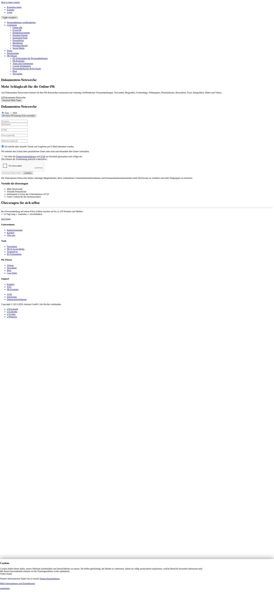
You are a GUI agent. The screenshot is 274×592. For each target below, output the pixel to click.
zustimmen (5, 588)
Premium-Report (20, 45)
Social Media (18, 48)
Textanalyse (12, 251)
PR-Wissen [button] (12, 56)
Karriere (10, 232)
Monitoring (18, 43)
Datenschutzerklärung (26, 156)
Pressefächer (18, 40)
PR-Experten (13, 289)
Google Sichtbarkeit (22, 66)
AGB (42, 156)
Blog (15, 71)
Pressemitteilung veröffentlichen (21, 22)
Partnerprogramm (15, 230)
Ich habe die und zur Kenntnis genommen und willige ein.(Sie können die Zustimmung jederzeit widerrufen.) (41, 157)
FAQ (9, 287)
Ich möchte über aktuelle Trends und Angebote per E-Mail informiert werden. (39, 146)
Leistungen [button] (12, 25)
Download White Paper (11, 100)
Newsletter (17, 74)
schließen (28, 173)
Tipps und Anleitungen (23, 63)
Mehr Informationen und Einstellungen (17, 583)
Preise (9, 50)
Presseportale (13, 53)
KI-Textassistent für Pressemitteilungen (30, 58)
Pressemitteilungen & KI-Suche (27, 68)
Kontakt (10, 10)
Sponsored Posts (20, 38)
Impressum (12, 297)
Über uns (11, 235)
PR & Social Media (15, 249)
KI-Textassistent (14, 254)
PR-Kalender (18, 61)
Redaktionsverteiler (21, 33)
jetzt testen (6, 219)
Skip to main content (10, 2)
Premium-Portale (20, 35)
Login (9, 12)
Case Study (12, 273)
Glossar (10, 265)
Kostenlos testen (14, 7)
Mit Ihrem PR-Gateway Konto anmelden (18, 116)
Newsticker (12, 246)
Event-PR (17, 30)
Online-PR (17, 27)
